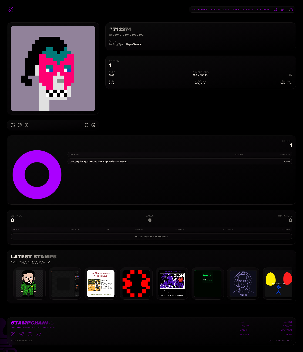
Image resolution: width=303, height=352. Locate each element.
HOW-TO (245, 326)
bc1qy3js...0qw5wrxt (126, 44)
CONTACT (286, 330)
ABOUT (288, 322)
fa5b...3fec (286, 83)
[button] (11, 9)
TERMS (288, 334)
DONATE (287, 326)
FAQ (242, 322)
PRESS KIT (246, 334)
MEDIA (243, 330)
